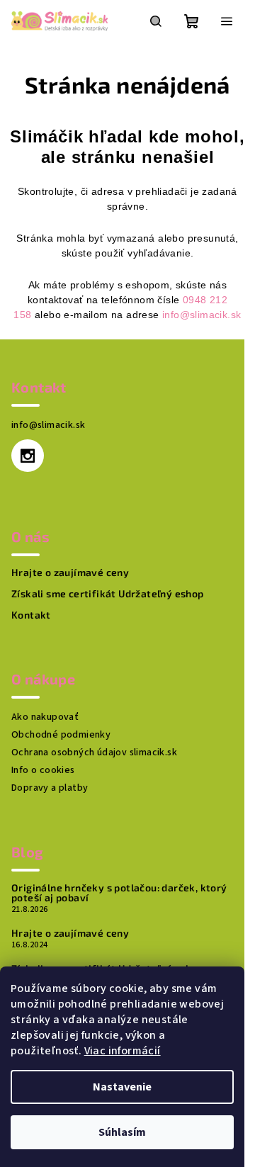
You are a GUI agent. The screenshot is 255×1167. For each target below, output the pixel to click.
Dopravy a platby (49, 788)
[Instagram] (27, 455)
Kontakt (31, 615)
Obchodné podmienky (60, 735)
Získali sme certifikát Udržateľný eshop (107, 594)
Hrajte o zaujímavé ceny (70, 572)
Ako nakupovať (45, 717)
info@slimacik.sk (201, 314)
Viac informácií (122, 1051)
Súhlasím (122, 1132)
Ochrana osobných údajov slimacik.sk (94, 752)
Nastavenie (122, 1087)
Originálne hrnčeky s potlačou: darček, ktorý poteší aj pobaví (119, 893)
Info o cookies (43, 770)
